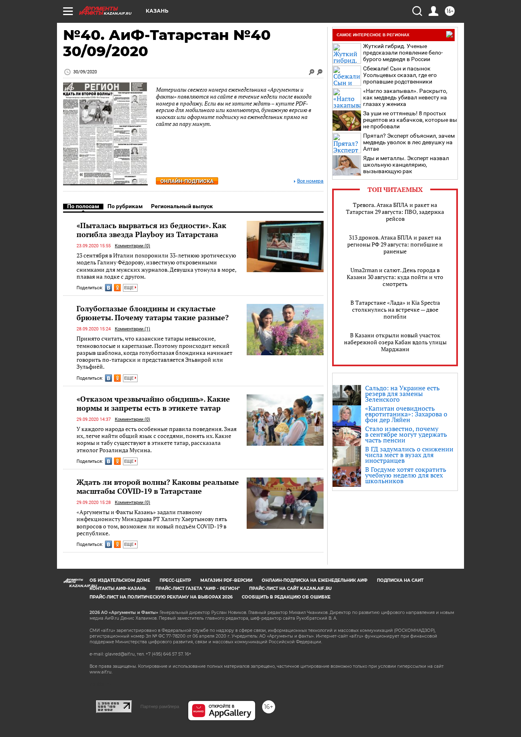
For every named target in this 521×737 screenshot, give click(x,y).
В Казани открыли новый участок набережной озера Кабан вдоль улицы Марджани (395, 342)
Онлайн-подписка (187, 181)
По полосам (83, 206)
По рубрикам (125, 206)
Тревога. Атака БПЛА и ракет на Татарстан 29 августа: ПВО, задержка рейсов (395, 211)
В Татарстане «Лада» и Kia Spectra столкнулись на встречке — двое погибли (395, 309)
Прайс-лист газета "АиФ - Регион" (197, 588)
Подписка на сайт (400, 580)
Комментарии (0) (132, 246)
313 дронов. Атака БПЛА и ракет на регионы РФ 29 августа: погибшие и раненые (395, 244)
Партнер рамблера (159, 706)
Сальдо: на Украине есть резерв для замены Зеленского (402, 393)
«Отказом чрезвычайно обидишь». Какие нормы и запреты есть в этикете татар (153, 403)
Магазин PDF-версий (226, 580)
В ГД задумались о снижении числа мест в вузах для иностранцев (409, 454)
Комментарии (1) (132, 329)
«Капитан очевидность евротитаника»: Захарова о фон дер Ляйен (406, 413)
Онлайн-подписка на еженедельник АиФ (315, 580)
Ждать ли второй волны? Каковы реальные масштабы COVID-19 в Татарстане (158, 486)
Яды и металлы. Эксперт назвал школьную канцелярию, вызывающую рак (406, 164)
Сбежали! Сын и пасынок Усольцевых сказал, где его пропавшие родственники (400, 75)
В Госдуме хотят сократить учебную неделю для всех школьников (405, 475)
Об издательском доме (120, 580)
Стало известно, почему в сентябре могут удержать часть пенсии (406, 434)
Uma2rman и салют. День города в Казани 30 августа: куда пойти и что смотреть (395, 276)
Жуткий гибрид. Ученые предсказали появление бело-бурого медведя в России (403, 52)
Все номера (310, 181)
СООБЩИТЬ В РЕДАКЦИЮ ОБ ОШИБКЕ (286, 597)
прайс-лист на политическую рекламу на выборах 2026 (161, 597)
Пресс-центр (175, 580)
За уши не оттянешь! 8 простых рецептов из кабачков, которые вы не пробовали (410, 120)
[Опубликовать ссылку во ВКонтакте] (108, 287)
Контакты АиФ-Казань (118, 588)
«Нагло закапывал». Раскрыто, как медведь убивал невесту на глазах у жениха (405, 97)
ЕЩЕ (129, 287)
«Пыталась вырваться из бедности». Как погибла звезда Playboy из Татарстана (151, 229)
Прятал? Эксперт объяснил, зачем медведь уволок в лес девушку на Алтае (409, 142)
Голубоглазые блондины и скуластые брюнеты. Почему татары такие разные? (153, 313)
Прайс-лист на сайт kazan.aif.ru (290, 588)
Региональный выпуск (182, 206)
